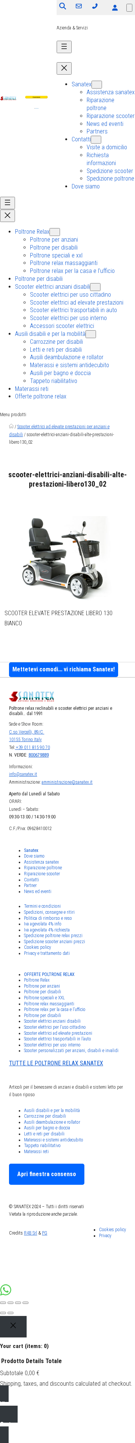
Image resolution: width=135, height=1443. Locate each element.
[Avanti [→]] (11, 1313)
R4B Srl (30, 1233)
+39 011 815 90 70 (32, 747)
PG (44, 1233)
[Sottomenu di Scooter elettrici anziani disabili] (95, 287)
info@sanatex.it (23, 774)
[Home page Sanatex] (11, 426)
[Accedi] (114, 7)
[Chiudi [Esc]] (3, 1303)
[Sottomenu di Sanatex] (97, 85)
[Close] (13, 1327)
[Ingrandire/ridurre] (25, 1303)
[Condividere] (11, 1303)
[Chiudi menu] (64, 68)
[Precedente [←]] (3, 1313)
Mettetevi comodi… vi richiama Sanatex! (63, 669)
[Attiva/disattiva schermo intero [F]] (18, 1303)
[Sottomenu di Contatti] (96, 140)
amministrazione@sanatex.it (67, 782)
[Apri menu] (64, 47)
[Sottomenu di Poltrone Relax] (55, 232)
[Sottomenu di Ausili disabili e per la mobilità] (91, 334)
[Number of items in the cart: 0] (129, 8)
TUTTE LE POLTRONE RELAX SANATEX (56, 1063)
